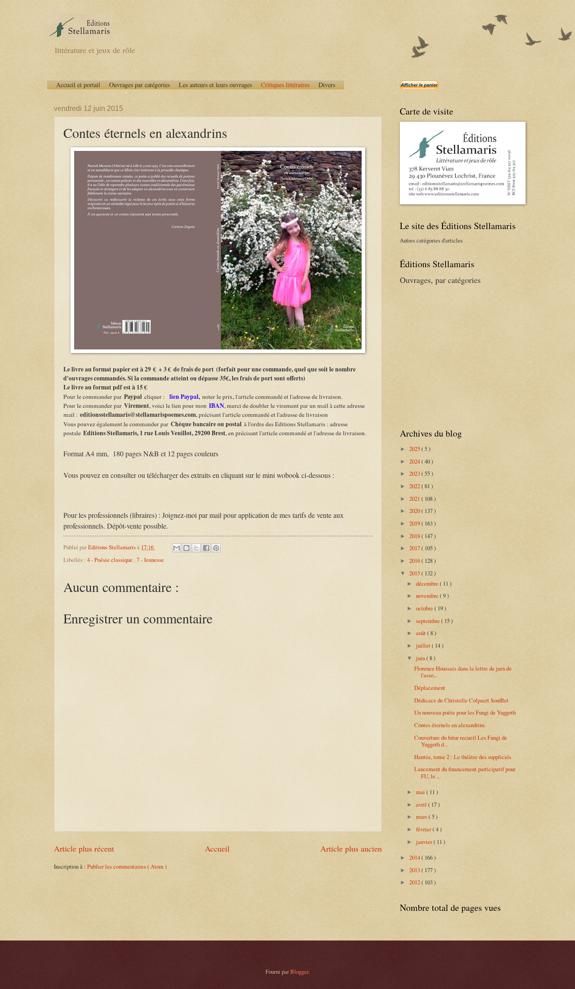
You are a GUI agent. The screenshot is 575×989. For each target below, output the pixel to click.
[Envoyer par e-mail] (176, 547)
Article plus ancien (351, 848)
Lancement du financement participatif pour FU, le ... (464, 772)
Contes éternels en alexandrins (449, 725)
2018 (415, 536)
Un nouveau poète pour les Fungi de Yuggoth (465, 712)
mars (422, 816)
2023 (415, 473)
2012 (415, 882)
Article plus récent (84, 848)
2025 (415, 449)
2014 (415, 857)
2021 (415, 499)
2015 (415, 573)
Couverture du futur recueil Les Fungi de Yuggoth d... (460, 740)
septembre (428, 621)
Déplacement (429, 688)
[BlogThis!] (186, 547)
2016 (415, 560)
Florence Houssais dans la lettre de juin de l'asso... (463, 671)
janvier (424, 842)
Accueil (217, 848)
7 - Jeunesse (150, 560)
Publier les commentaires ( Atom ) (127, 866)
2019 (415, 523)
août (421, 633)
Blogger (299, 971)
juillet (424, 645)
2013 (415, 870)
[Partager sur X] (196, 547)
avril (422, 804)
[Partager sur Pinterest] (216, 547)
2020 (415, 511)
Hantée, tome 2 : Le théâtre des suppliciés (462, 757)
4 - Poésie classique (110, 560)
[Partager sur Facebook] (206, 547)
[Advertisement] (456, 355)
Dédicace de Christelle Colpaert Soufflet (461, 700)
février (424, 829)
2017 (415, 548)
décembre (428, 583)
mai (421, 792)
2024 (415, 461)
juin (421, 658)
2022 (415, 486)
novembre (428, 596)
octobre (425, 608)
